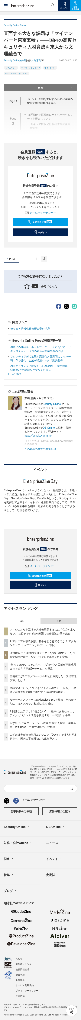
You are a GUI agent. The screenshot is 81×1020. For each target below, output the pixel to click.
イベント (52, 859)
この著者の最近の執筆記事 (40, 449)
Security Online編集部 (15, 60)
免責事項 (20, 974)
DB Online (49, 427)
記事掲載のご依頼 (21, 811)
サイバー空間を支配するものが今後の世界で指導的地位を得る (50, 101)
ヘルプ (19, 958)
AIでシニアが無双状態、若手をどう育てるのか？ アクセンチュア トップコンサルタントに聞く (43, 643)
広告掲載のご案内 (59, 811)
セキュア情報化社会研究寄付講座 (30, 328)
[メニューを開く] (5, 5)
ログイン (42, 232)
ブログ (8, 891)
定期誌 (50, 875)
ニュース (52, 843)
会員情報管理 (22, 969)
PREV (12, 258)
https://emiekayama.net (38, 435)
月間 (59, 621)
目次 (40, 87)
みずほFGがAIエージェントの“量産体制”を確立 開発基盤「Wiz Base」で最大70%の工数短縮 (43, 725)
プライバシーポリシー (27, 990)
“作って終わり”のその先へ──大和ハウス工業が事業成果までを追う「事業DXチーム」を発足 (43, 666)
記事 (7, 859)
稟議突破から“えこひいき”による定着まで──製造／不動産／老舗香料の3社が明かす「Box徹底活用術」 (43, 690)
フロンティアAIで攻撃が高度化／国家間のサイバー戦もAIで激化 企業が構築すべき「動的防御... (40, 358)
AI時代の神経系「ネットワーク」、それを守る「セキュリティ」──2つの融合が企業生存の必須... (40, 349)
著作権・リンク (23, 964)
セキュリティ (11, 67)
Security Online (52, 404)
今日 (22, 621)
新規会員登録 (41, 222)
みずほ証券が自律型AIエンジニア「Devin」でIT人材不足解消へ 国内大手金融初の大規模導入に (43, 736)
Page (13, 101)
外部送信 (20, 995)
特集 (7, 875)
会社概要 (20, 979)
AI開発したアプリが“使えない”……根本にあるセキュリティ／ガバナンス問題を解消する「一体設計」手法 (42, 713)
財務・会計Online (16, 843)
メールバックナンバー (43, 213)
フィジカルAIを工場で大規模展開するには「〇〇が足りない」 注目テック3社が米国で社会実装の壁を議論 (43, 631)
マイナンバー (50, 67)
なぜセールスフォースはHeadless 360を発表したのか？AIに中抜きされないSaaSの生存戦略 (43, 701)
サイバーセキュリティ (30, 67)
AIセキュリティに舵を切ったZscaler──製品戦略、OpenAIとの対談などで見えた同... (40, 368)
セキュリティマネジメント (16, 73)
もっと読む (14, 374)
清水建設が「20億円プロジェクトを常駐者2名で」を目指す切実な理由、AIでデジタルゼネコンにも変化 (42, 655)
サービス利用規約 (25, 985)
